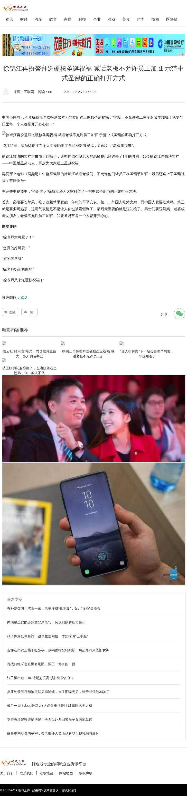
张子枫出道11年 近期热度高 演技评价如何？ (40, 677)
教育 (53, 19)
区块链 (172, 19)
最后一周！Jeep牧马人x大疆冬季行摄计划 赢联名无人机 (49, 705)
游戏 (111, 19)
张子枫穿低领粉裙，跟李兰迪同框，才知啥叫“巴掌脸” (47, 636)
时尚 (141, 19)
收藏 (12, 312)
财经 (24, 19)
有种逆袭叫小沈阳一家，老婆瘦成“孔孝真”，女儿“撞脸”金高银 (54, 608)
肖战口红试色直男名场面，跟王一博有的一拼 (41, 663)
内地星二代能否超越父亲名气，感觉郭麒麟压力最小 (46, 622)
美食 (126, 19)
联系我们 (26, 772)
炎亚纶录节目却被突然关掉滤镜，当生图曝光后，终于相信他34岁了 (58, 691)
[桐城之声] (16, 7)
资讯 (9, 19)
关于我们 (7, 772)
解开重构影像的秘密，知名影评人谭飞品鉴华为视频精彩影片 (53, 733)
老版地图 (46, 772)
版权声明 (86, 772)
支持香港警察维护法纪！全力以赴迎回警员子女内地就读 (49, 719)
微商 (155, 19)
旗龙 (24, 297)
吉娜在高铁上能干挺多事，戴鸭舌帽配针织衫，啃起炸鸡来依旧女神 (58, 649)
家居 (68, 19)
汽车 (38, 19)
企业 (97, 19)
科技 (82, 19)
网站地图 (66, 772)
